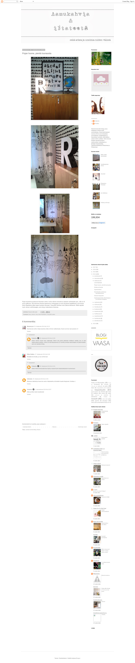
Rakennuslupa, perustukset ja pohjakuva (105, 453)
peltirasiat (97, 395)
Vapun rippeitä (104, 424)
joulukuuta (97, 276)
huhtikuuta (97, 314)
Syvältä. (95, 534)
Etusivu (54, 427)
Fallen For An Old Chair (99, 508)
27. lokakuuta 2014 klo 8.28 (42, 354)
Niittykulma (96, 574)
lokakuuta (97, 280)
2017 (94, 267)
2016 (94, 269)
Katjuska (34, 338)
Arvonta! (103, 174)
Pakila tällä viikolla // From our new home (105, 590)
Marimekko (100, 382)
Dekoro (33, 314)
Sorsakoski (97, 384)
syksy (92, 402)
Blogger (78, 658)
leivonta (103, 391)
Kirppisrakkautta (98, 409)
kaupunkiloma (100, 387)
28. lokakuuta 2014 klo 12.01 (47, 366)
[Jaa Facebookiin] (47, 312)
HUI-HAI (95, 587)
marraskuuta (97, 278)
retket (103, 399)
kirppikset (108, 387)
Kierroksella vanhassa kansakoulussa (100, 292)
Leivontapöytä (98, 282)
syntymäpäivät (101, 402)
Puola (109, 382)
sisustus (104, 400)
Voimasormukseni (105, 465)
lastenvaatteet (94, 391)
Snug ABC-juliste (51, 314)
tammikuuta (97, 320)
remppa (105, 396)
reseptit (94, 399)
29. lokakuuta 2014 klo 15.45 (40, 379)
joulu (106, 386)
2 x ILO (95, 489)
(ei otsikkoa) (104, 193)
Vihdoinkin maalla (98, 476)
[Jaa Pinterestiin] (49, 312)
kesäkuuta (97, 309)
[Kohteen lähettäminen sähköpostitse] (41, 312)
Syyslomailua (97, 289)
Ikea (37, 314)
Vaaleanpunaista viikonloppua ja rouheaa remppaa (102, 298)
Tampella (106, 384)
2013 (94, 323)
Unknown (29, 379)
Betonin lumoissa (105, 575)
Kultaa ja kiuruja (105, 202)
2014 (94, 274)
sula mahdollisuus (98, 495)
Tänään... (103, 614)
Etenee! (103, 601)
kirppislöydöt (100, 390)
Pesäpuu (95, 422)
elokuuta (96, 304)
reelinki (95, 436)
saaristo (97, 400)
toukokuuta (97, 311)
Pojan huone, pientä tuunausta (102, 285)
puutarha (106, 395)
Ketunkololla (96, 547)
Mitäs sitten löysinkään (104, 155)
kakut (92, 387)
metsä (103, 393)
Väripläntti (96, 561)
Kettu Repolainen (42, 314)
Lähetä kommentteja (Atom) (32, 429)
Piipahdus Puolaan (103, 184)
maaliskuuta (97, 316)
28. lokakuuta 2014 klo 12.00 (47, 338)
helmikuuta (97, 318)
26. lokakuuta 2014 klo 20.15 (42, 326)
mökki (109, 393)
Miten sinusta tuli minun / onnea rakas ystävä (105, 551)
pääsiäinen (94, 396)
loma (109, 391)
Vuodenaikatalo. (97, 600)
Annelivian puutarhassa (100, 613)
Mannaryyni (30, 326)
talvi (108, 402)
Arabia (93, 382)
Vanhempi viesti (82, 427)
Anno (30, 314)
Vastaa (29, 331)
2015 (94, 271)
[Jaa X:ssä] (45, 312)
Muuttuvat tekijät (105, 497)
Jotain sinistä (97, 463)
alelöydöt (100, 386)
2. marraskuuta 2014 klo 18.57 (43, 389)
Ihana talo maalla (98, 521)
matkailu (95, 393)
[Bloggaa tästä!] (43, 312)
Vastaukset (32, 334)
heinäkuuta (97, 307)
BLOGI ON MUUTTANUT (99, 491)
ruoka (109, 399)
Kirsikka (97, 123)
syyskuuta (97, 302)
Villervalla (93, 386)
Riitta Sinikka (30, 354)
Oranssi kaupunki (99, 295)
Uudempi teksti (27, 427)
